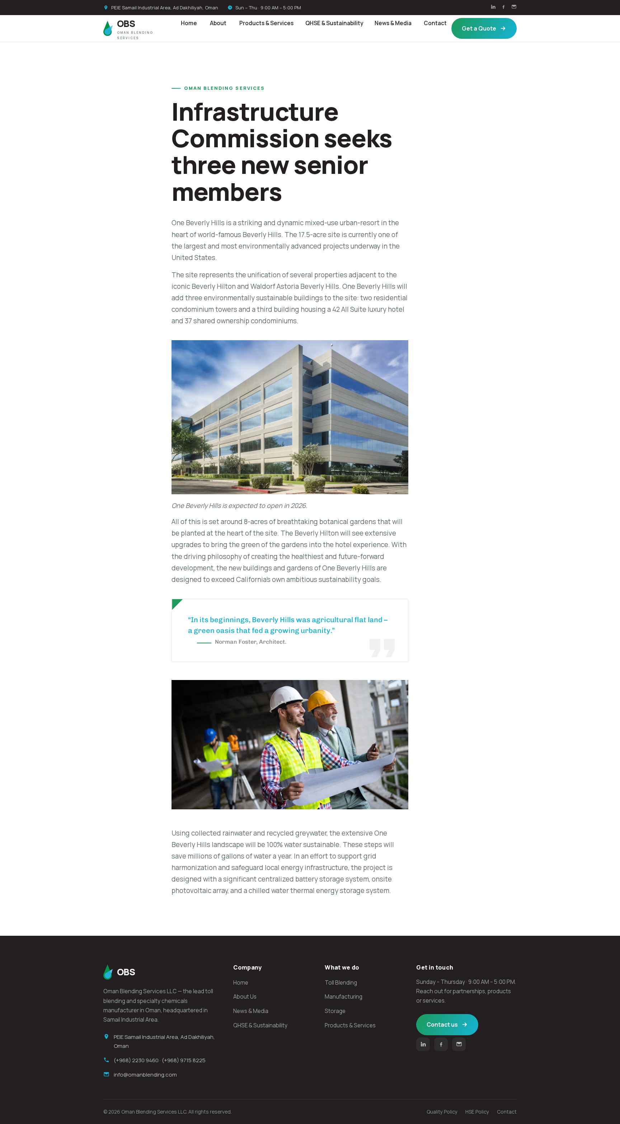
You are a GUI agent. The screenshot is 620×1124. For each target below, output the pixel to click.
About (218, 23)
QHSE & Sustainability (334, 23)
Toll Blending (341, 982)
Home (189, 23)
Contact (435, 23)
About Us (245, 996)
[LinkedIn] (493, 7)
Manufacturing (343, 996)
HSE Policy (477, 1111)
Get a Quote (479, 28)
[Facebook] (503, 7)
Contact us (442, 1024)
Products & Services (266, 23)
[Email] (514, 7)
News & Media (393, 23)
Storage (335, 1011)
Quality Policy (442, 1111)
